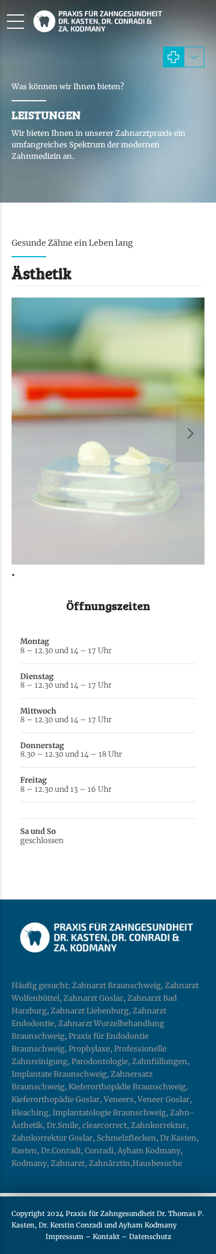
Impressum (65, 1236)
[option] (108, 433)
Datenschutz (150, 1236)
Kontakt (106, 1236)
